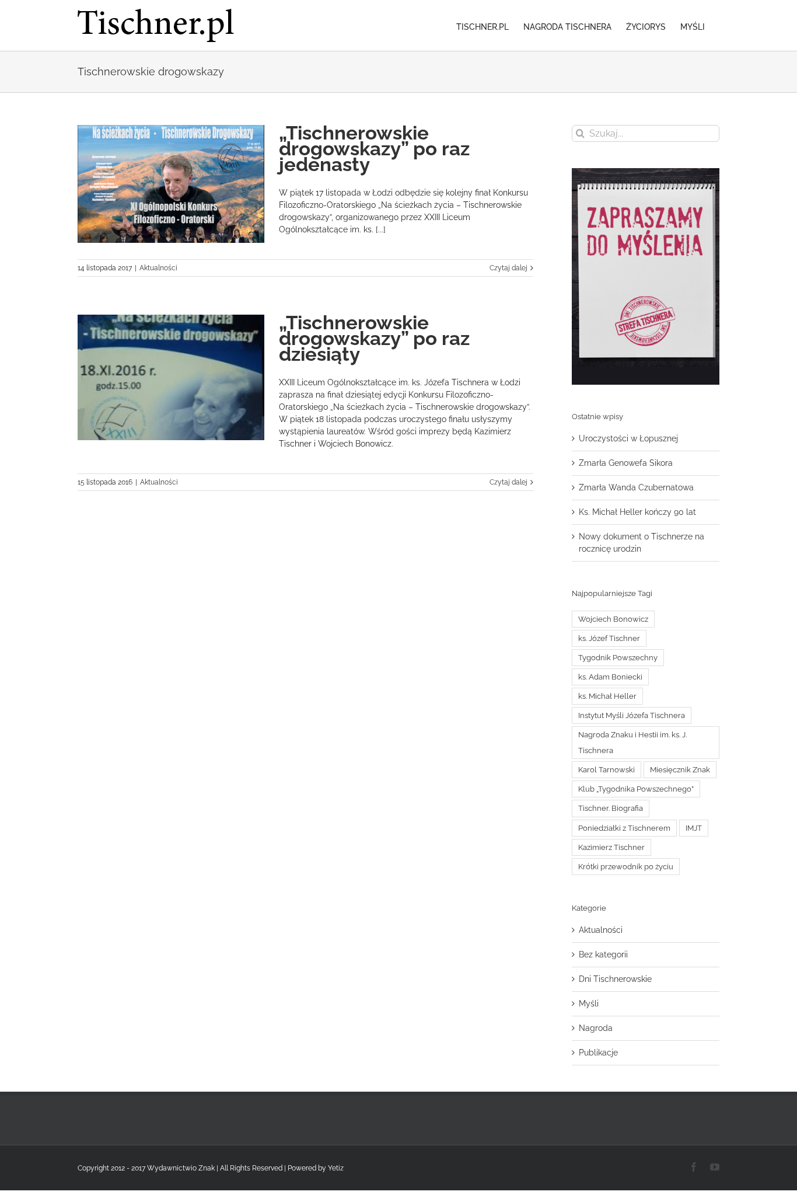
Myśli (589, 1003)
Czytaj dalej (508, 268)
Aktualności (158, 268)
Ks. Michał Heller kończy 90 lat (637, 512)
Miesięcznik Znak (680, 769)
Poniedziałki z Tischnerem (624, 828)
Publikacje (598, 1052)
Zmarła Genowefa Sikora (626, 463)
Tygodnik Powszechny (618, 657)
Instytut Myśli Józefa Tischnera (631, 715)
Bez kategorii (603, 954)
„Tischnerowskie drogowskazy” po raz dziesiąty (374, 338)
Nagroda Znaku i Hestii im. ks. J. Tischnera (632, 742)
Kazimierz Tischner (611, 847)
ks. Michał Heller (607, 696)
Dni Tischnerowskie (615, 979)
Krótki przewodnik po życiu (625, 866)
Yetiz (336, 1168)
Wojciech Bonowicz (613, 619)
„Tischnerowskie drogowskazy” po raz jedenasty (374, 148)
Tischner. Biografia (610, 808)
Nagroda (596, 1028)
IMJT (694, 828)
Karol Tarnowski (606, 769)
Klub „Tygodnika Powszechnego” (636, 789)
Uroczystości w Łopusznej (628, 438)
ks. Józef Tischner (609, 638)
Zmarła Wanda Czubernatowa (636, 487)
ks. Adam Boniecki (610, 677)
